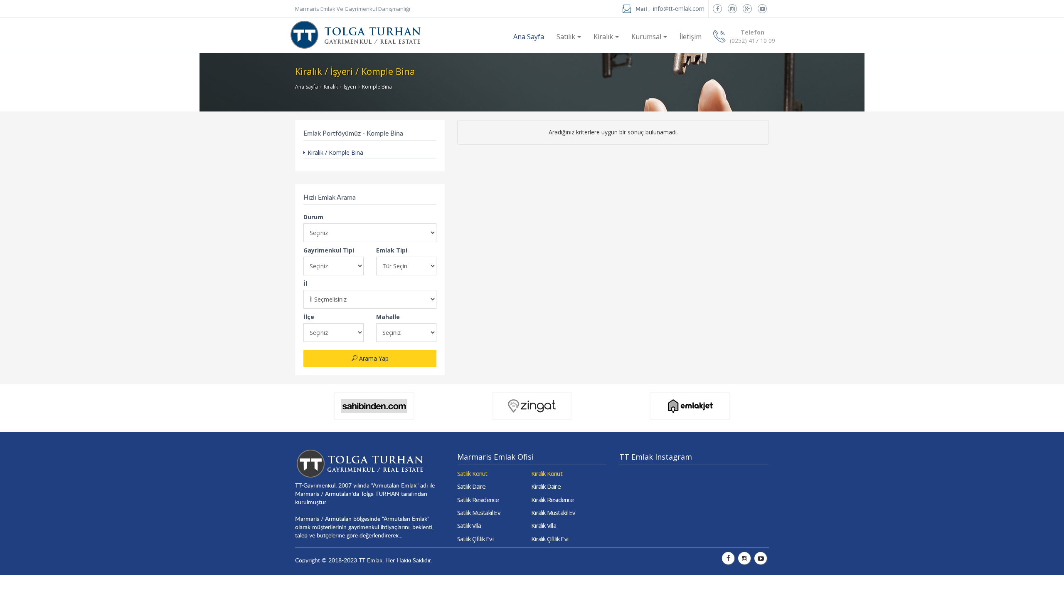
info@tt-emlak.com (678, 8)
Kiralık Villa (543, 525)
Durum (313, 217)
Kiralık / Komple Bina (335, 152)
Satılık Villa (469, 525)
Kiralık (603, 36)
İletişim (691, 36)
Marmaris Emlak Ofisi (495, 457)
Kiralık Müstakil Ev (553, 512)
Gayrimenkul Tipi (328, 250)
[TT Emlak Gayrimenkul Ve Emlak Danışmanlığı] (356, 30)
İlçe (308, 317)
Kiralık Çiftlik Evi (549, 539)
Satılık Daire (471, 486)
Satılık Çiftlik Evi (475, 539)
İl (305, 283)
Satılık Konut (472, 473)
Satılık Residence (478, 499)
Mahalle (388, 317)
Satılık (566, 36)
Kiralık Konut (546, 473)
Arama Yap (373, 358)
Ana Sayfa (528, 36)
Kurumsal (646, 36)
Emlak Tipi (391, 250)
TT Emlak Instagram (655, 457)
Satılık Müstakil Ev (478, 512)
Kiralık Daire (546, 486)
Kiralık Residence (552, 499)
